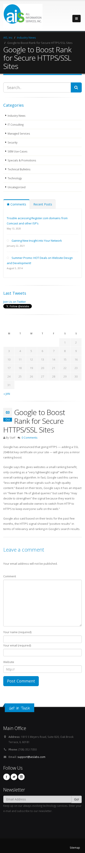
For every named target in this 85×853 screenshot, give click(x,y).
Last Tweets (14, 293)
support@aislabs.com (31, 757)
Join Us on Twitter (14, 302)
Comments (18, 204)
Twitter (14, 777)
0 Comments (29, 437)
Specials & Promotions (22, 160)
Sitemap (75, 847)
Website (8, 662)
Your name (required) (17, 632)
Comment (9, 576)
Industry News (17, 115)
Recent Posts (42, 204)
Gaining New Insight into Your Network (37, 241)
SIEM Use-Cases (17, 151)
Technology (15, 178)
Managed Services (19, 133)
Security (12, 142)
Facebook (6, 777)
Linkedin (21, 777)
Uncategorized (17, 187)
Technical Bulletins (19, 169)
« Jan (6, 394)
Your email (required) (17, 645)
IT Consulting (16, 124)
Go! (76, 799)
